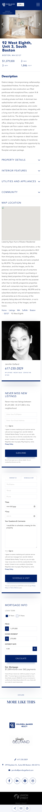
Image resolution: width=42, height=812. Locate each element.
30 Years (11, 616)
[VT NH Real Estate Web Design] (21, 797)
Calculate (21, 659)
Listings (12, 310)
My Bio (7, 375)
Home (4, 310)
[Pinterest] (25, 781)
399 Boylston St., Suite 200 (22, 765)
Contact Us (12, 478)
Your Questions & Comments (15, 521)
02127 (6, 314)
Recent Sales (18, 372)
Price (7, 624)
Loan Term (10, 611)
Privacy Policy (9, 444)
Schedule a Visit (29, 478)
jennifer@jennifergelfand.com (22, 770)
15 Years (22, 616)
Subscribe (21, 453)
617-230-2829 (14, 368)
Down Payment (11, 634)
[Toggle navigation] (38, 4)
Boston (33, 310)
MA (18, 310)
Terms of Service (15, 587)
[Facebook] (9, 781)
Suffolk (25, 310)
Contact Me (27, 372)
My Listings (8, 372)
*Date (7, 502)
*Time (7, 512)
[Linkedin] (17, 781)
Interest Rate (10, 644)
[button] (3, 24)
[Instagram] (33, 781)
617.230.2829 (22, 760)
